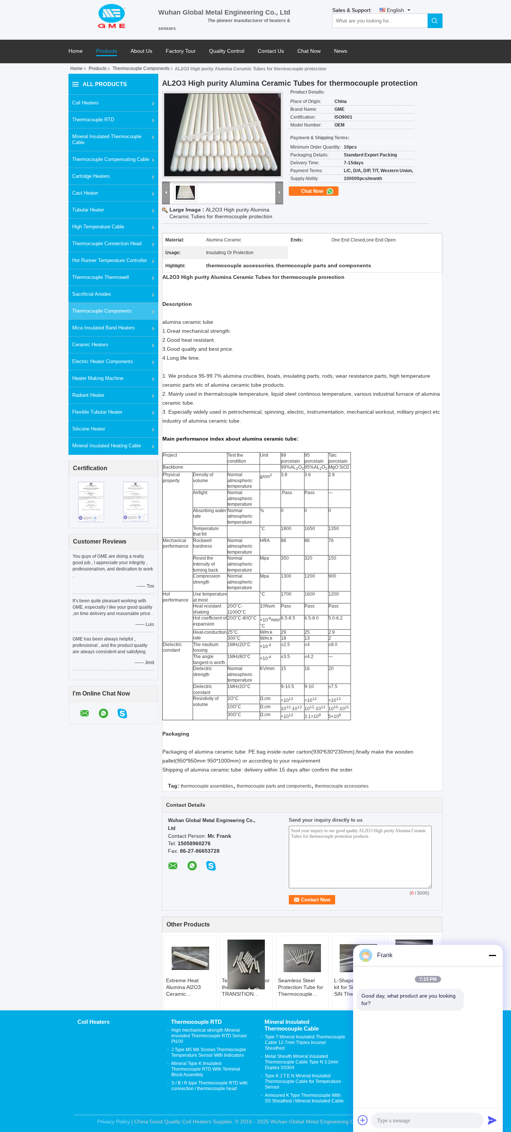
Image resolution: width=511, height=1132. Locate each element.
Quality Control (226, 51)
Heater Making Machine (97, 378)
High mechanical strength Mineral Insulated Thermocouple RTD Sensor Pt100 (209, 1036)
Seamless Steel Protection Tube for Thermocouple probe (300, 987)
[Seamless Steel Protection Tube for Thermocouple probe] (302, 958)
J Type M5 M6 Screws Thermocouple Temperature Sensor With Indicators (208, 1052)
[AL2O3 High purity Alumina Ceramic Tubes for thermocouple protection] (222, 134)
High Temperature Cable (98, 226)
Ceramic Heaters (90, 344)
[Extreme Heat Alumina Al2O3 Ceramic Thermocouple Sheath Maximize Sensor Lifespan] (190, 958)
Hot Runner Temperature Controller (109, 260)
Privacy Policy (113, 1122)
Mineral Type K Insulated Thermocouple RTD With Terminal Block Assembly (205, 1069)
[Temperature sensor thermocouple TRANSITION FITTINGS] (246, 964)
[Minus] (492, 955)
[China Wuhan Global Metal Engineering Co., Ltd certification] (91, 502)
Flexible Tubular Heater (97, 412)
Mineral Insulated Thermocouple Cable (106, 139)
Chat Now (309, 51)
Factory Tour (181, 51)
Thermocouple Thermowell (100, 277)
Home (75, 51)
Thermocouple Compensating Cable (110, 159)
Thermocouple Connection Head (106, 243)
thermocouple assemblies (207, 786)
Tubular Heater (88, 210)
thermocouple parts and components (274, 786)
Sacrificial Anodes (91, 294)
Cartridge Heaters (91, 176)
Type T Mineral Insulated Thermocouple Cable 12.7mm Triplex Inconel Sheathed (305, 1042)
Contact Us (271, 51)
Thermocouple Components (141, 68)
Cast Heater (85, 193)
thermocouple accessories (341, 786)
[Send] (492, 1120)
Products (106, 51)
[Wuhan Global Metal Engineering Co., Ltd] (113, 15)
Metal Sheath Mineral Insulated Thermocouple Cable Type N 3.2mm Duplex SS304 (301, 1062)
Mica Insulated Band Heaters (103, 328)
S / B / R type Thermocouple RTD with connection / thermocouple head (209, 1085)
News (340, 51)
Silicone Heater (88, 429)
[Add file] (363, 1120)
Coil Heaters (85, 103)
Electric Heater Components (102, 361)
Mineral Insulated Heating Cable (106, 445)
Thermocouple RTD (93, 119)
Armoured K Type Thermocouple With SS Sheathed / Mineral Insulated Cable (304, 1098)
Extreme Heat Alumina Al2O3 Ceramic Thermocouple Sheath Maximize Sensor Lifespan (186, 987)
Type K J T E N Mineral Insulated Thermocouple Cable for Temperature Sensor (303, 1081)
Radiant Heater (88, 395)
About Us (141, 51)
